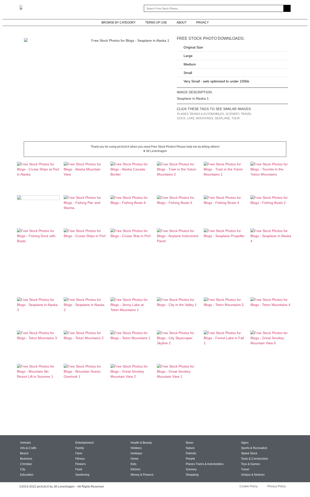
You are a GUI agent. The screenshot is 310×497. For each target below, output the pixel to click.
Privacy (202, 22)
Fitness (80, 458)
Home (135, 458)
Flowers (80, 464)
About (181, 22)
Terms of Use (156, 22)
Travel (246, 114)
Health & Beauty (141, 442)
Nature (190, 448)
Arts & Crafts (28, 448)
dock (181, 118)
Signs (244, 442)
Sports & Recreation (254, 448)
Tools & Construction (254, 458)
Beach (24, 453)
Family (79, 448)
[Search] (286, 8)
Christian (26, 464)
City (22, 469)
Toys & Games (250, 464)
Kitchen (135, 469)
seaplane (222, 118)
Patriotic (191, 453)
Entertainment (84, 442)
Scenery (232, 114)
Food (78, 469)
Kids (133, 464)
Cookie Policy (249, 486)
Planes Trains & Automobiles (200, 114)
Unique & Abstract (252, 474)
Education (26, 474)
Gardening (82, 474)
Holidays (136, 453)
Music (190, 442)
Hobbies (136, 448)
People (190, 458)
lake (190, 118)
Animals (25, 442)
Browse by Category (118, 22)
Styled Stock (249, 453)
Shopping (192, 474)
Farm (78, 453)
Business (26, 458)
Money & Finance (142, 474)
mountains (204, 118)
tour (236, 118)
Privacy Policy (276, 486)
